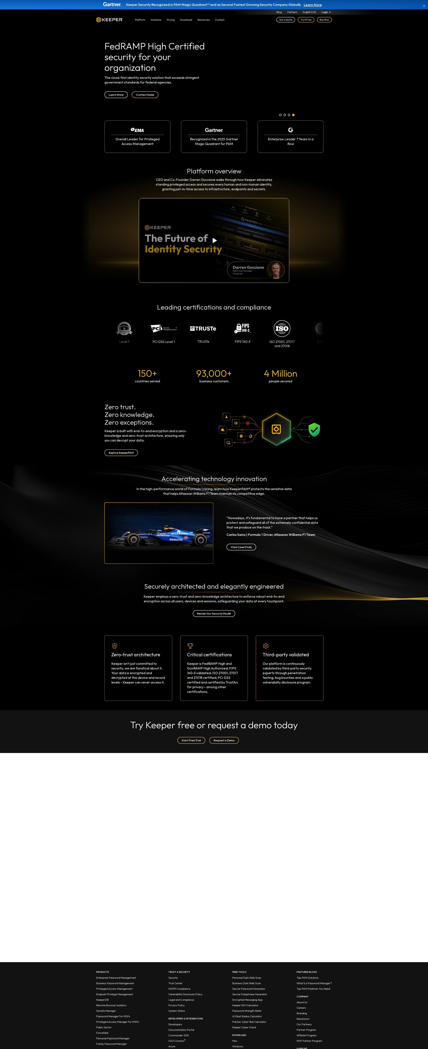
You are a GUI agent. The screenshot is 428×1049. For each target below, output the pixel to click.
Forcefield (102, 1032)
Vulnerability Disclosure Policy (185, 994)
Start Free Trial (191, 740)
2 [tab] (285, 115)
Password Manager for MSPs (113, 1016)
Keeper (109, 19)
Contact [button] (219, 19)
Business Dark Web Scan (246, 983)
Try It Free (306, 19)
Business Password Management (115, 983)
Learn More (313, 5)
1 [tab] (280, 115)
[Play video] (214, 240)
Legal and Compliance (181, 999)
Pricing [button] (171, 19)
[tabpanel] (214, 96)
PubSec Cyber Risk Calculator (249, 1021)
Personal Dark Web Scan (246, 977)
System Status (176, 1010)
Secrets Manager (106, 1010)
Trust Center (175, 983)
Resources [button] (203, 19)
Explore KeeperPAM (121, 452)
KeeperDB (102, 999)
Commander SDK (178, 1035)
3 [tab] (289, 115)
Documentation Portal (181, 1029)
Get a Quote (285, 19)
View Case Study (241, 547)
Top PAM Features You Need (313, 988)
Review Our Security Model (214, 613)
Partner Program (306, 1029)
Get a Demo (150, 99)
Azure (171, 1046)
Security (173, 977)
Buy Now (324, 19)
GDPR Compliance (179, 988)
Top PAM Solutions (307, 977)
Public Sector (104, 1027)
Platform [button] (140, 19)
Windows (237, 1046)
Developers (175, 1024)
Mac (234, 1040)
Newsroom (303, 1018)
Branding (302, 1013)
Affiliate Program (306, 1035)
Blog (279, 12)
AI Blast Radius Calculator (247, 1016)
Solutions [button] (156, 19)
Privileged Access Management (114, 988)
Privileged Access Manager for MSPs (117, 1021)
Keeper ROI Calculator (245, 1005)
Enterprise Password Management (116, 977)
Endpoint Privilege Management (114, 994)
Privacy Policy (176, 1005)
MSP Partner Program (309, 1040)
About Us (302, 1002)
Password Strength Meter (247, 1010)
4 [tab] (293, 115)
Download (186, 19)
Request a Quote (119, 99)
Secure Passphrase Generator (249, 994)
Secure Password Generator (248, 988)
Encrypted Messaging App (247, 999)
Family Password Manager (111, 1043)
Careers (301, 1007)
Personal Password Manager (113, 1038)
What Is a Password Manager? (314, 983)
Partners (292, 12)
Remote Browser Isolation (111, 1005)
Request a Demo (224, 740)
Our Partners (304, 1024)
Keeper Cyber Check (244, 1027)
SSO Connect (177, 1040)
